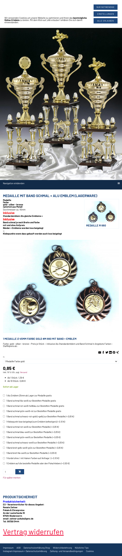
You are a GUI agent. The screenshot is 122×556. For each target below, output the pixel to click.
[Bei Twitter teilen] (106, 352)
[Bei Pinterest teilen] (113, 352)
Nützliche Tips (82, 547)
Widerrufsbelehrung (62, 547)
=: (4, 356)
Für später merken (12, 477)
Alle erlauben (105, 21)
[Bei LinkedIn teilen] (110, 352)
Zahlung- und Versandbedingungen (66, 551)
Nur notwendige (106, 7)
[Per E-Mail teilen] (99, 352)
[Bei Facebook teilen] (103, 352)
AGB (19, 547)
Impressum (8, 547)
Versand (23, 372)
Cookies (90, 551)
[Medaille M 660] (61, 286)
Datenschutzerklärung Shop (37, 547)
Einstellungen (105, 14)
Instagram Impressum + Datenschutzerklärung (25, 551)
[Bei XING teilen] (117, 352)
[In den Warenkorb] (19, 471)
